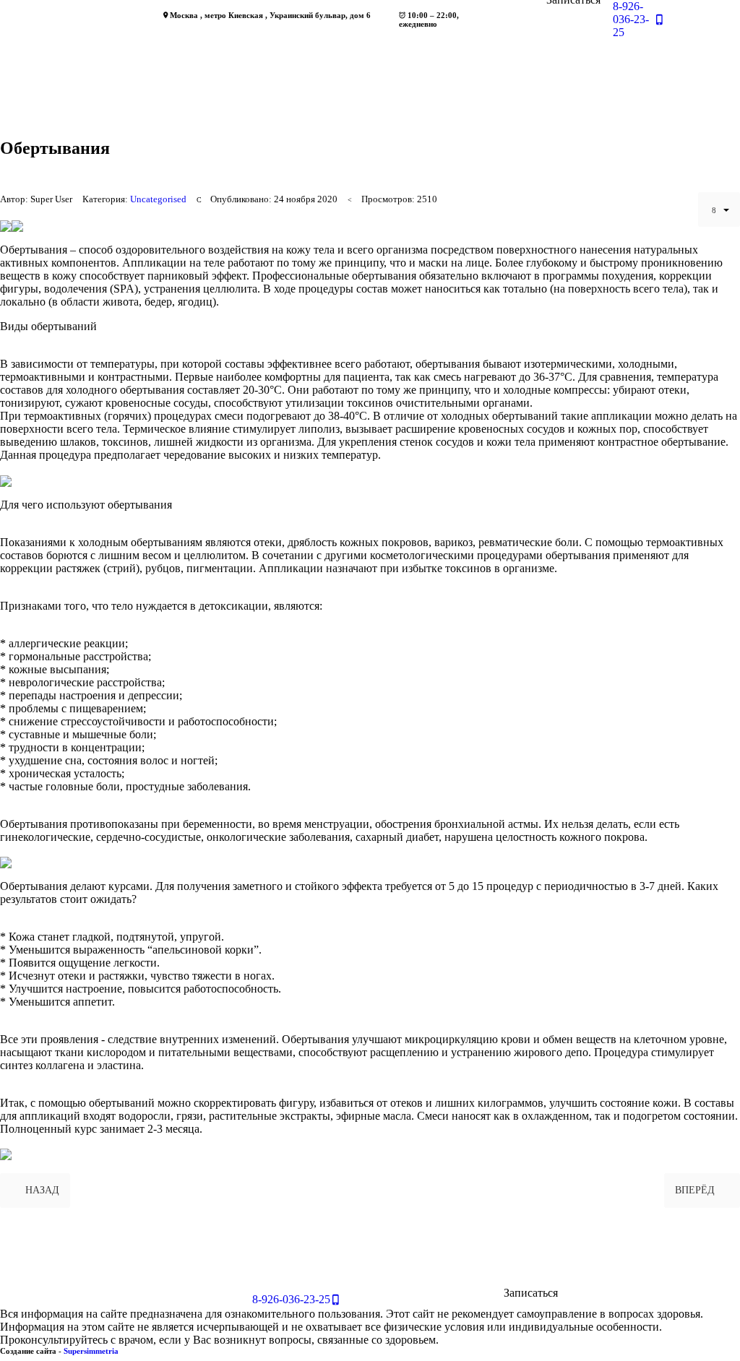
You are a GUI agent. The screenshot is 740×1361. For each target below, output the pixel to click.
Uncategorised (158, 199)
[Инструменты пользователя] (719, 209)
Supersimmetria (91, 1351)
